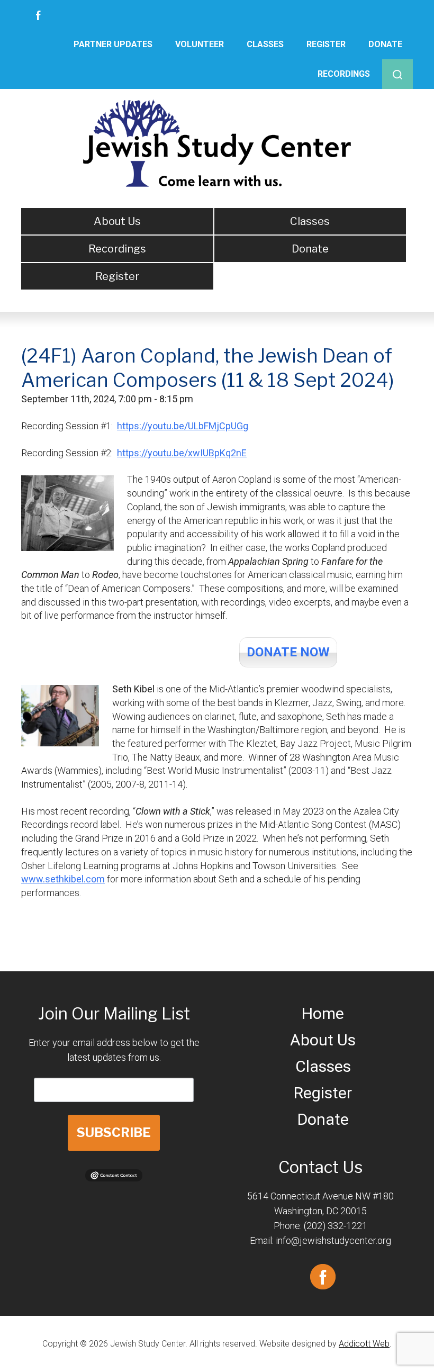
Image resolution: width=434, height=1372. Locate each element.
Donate (385, 44)
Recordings (344, 74)
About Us (117, 221)
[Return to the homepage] (217, 143)
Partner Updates (113, 44)
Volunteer (199, 44)
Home (323, 1013)
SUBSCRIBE (114, 1132)
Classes (265, 44)
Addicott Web (364, 1344)
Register (326, 44)
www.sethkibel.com (63, 878)
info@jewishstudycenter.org (333, 1240)
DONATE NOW (288, 652)
